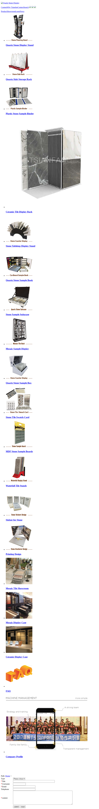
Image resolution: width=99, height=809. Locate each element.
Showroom (11, 11)
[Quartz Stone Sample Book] (19, 276)
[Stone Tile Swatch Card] (19, 413)
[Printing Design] (19, 549)
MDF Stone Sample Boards (19, 451)
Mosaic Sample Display (17, 348)
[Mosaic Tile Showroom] (19, 584)
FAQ (8, 691)
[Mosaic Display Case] (19, 618)
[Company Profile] (47, 752)
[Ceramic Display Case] (19, 652)
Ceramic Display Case (17, 657)
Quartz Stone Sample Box (19, 383)
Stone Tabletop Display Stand (20, 246)
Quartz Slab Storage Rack (19, 79)
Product (4, 11)
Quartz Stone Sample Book (19, 280)
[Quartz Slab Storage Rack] (19, 75)
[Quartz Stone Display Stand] (19, 40)
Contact (21, 7)
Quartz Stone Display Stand (20, 45)
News (22, 11)
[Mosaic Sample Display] (19, 344)
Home (7, 776)
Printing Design (13, 554)
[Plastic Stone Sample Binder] (19, 109)
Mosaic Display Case (16, 622)
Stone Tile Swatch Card (17, 417)
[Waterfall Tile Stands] (19, 481)
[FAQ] (19, 686)
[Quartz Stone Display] (10, 3)
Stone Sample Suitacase (17, 314)
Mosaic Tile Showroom (17, 588)
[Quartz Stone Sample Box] (19, 378)
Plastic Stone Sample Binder (20, 113)
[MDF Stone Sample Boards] (19, 447)
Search (26, 7)
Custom (4, 7)
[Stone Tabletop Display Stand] (19, 241)
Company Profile (14, 756)
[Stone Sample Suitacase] (19, 310)
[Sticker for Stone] (19, 515)
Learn (17, 11)
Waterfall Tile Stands (16, 485)
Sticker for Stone (14, 520)
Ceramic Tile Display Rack (19, 212)
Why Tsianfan (12, 7)
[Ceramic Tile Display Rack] (51, 207)
